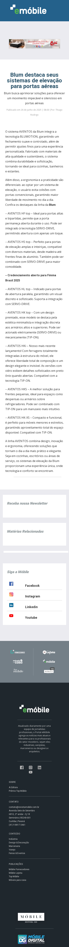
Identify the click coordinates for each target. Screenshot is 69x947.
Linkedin (31, 607)
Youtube (31, 617)
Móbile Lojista (15, 873)
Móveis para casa (17, 880)
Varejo (12, 849)
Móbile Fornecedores (19, 869)
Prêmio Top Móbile (18, 791)
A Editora (13, 787)
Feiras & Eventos (17, 853)
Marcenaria (14, 846)
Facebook (32, 585)
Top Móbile (14, 876)
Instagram (32, 596)
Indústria (13, 839)
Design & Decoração (19, 842)
